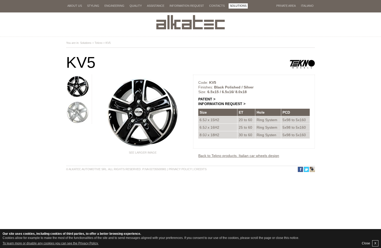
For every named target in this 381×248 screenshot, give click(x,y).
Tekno (98, 42)
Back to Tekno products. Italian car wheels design (238, 156)
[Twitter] (306, 169)
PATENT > (206, 99)
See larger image (143, 152)
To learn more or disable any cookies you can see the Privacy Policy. (50, 243)
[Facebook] (300, 169)
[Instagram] (312, 169)
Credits (200, 169)
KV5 (108, 42)
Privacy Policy (180, 169)
